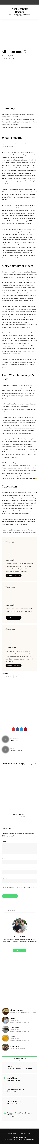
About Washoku (20, 56)
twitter (6, 2)
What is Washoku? (19, 814)
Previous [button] (32, 764)
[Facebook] (17, 729)
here (29, 224)
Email (4, 868)
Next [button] (35, 764)
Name (4, 859)
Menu (36, 12)
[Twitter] (21, 729)
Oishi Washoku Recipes (19, 10)
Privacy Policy (12, 1133)
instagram (10, 2)
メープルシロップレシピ (25, 1133)
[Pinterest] (25, 729)
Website (4, 878)
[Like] (13, 729)
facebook (3, 2)
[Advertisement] (19, 81)
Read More (19, 950)
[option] (19, 793)
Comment (5, 841)
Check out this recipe (13, 575)
